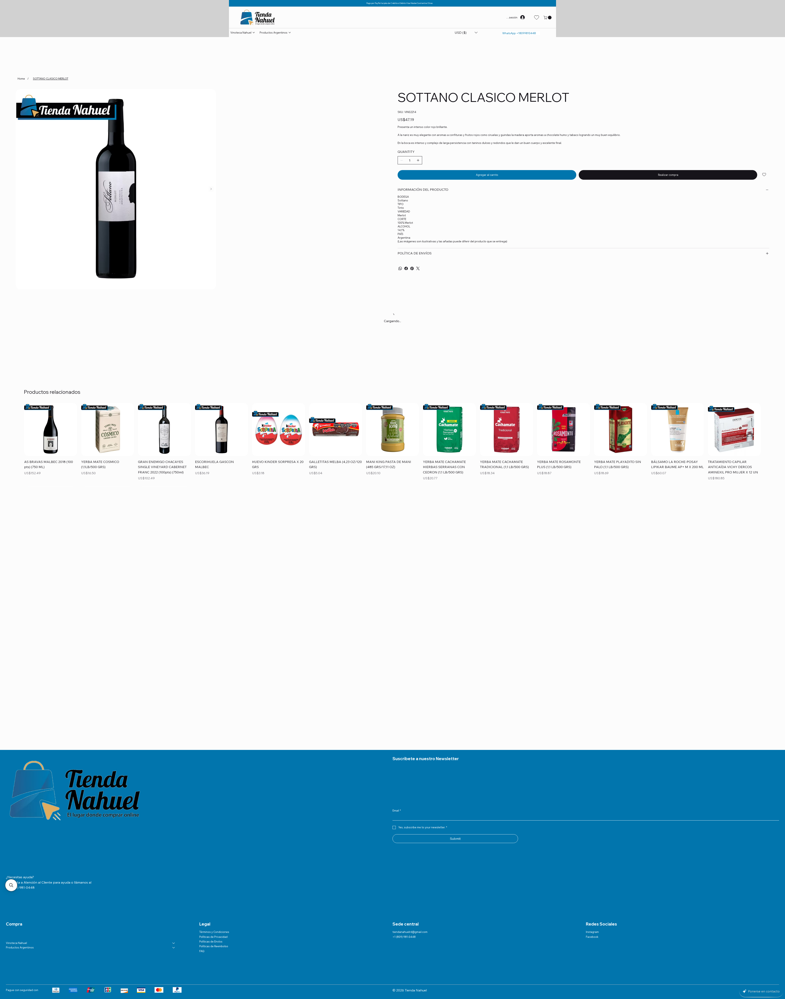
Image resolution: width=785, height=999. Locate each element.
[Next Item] (211, 189)
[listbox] (466, 32)
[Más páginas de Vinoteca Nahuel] (254, 33)
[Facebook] (406, 268)
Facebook (592, 936)
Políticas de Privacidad (213, 936)
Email (396, 810)
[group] (392, 442)
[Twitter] (418, 268)
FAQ (201, 951)
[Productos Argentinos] (174, 947)
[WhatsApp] (400, 268)
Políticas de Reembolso (213, 946)
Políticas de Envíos (210, 941)
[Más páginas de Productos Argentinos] (290, 33)
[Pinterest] (412, 268)
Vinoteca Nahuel (16, 943)
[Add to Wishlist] (764, 174)
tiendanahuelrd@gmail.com (409, 932)
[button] (548, 17)
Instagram (592, 932)
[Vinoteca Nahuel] (174, 943)
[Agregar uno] (418, 160)
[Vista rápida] (50, 429)
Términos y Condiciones (214, 932)
